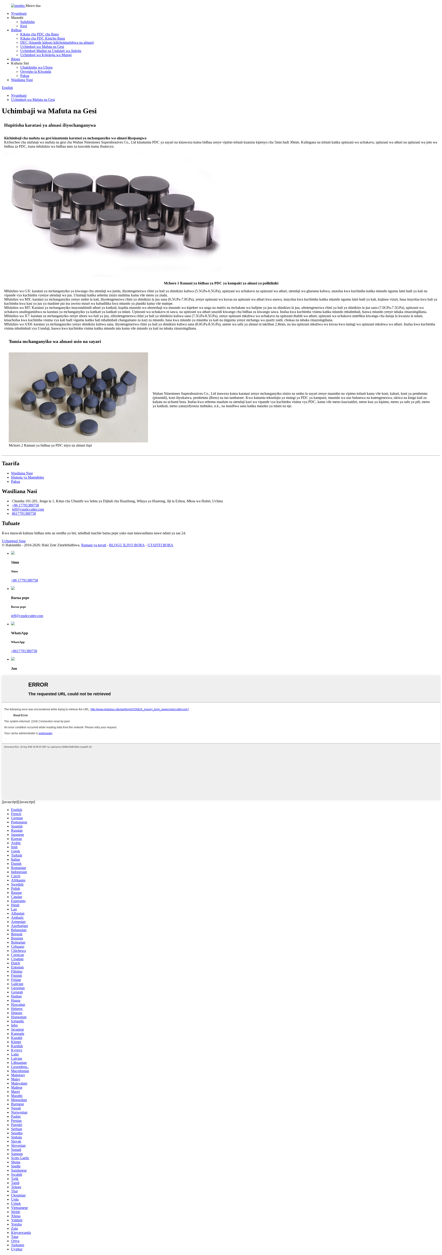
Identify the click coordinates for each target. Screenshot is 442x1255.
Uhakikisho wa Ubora (36, 67)
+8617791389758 (24, 651)
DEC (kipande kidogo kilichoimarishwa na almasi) (57, 42)
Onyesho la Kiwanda (35, 71)
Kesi (23, 26)
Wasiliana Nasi (22, 80)
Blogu (15, 59)
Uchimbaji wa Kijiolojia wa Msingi (46, 55)
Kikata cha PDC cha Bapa (39, 34)
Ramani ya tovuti (93, 545)
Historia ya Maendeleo (27, 477)
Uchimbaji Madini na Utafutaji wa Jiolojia (50, 51)
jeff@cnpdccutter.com (28, 509)
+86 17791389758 (25, 505)
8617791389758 (24, 513)
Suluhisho (27, 22)
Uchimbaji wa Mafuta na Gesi (42, 47)
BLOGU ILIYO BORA (127, 545)
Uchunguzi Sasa (14, 541)
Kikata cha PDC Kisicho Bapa (42, 38)
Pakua (24, 76)
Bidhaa (16, 30)
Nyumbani (18, 13)
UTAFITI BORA (160, 545)
